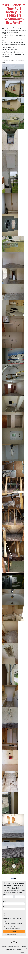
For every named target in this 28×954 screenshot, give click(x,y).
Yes (6, 914)
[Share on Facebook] (12, 878)
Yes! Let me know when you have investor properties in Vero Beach (14, 924)
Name (4, 894)
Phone (5, 907)
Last (15, 899)
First (4, 899)
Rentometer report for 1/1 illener (10, 59)
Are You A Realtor (7, 912)
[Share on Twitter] (15, 878)
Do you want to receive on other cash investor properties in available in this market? (12, 920)
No (5, 916)
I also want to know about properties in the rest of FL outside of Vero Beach (14, 927)
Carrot (22, 952)
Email (4, 901)
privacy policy (20, 934)
